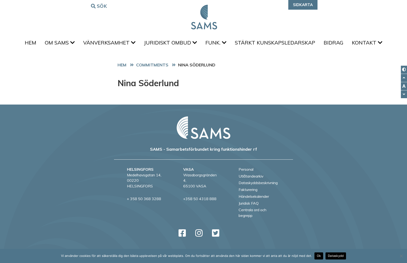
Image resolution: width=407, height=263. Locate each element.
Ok (319, 256)
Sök (102, 6)
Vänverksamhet (107, 42)
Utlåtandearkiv (251, 176)
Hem (30, 42)
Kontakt (365, 42)
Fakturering (248, 189)
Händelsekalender (254, 196)
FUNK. (213, 42)
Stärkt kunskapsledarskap (275, 42)
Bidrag (333, 42)
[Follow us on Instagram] (199, 233)
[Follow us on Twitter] (215, 233)
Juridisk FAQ (249, 203)
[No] (401, 256)
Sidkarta (303, 4)
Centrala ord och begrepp (252, 212)
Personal (246, 169)
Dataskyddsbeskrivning (258, 182)
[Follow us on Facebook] (182, 233)
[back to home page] (203, 127)
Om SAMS (57, 42)
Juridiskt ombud (168, 42)
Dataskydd (336, 256)
